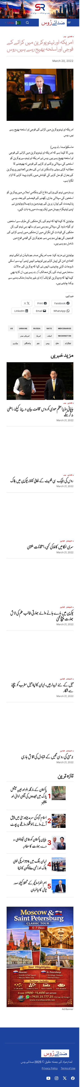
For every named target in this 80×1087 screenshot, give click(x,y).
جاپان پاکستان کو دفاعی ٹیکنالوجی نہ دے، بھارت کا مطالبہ (30, 843)
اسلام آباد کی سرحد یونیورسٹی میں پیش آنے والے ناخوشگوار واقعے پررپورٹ (28, 821)
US (11, 328)
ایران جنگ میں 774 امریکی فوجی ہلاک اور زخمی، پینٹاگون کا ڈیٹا (30, 864)
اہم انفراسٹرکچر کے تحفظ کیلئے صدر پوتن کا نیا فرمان (30, 886)
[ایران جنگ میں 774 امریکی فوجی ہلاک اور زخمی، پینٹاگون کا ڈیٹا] (59, 864)
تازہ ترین (70, 37)
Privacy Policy (50, 1068)
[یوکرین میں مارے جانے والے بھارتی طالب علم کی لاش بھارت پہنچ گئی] (40, 585)
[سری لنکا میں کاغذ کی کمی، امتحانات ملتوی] (40, 519)
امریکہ (38, 336)
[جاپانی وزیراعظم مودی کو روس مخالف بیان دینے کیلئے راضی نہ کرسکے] (40, 381)
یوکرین (15, 343)
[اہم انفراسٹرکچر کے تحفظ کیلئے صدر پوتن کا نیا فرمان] (59, 886)
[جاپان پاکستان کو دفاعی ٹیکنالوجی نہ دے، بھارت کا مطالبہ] (59, 843)
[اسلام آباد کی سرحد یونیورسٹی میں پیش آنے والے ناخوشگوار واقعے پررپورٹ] (59, 821)
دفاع (57, 343)
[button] (69, 22)
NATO (49, 328)
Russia (36, 328)
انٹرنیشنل (69, 541)
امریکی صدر (25, 336)
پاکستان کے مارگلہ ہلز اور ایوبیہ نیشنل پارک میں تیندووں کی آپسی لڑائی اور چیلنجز (28, 796)
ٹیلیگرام (68, 343)
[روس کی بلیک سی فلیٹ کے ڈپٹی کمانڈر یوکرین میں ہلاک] (40, 453)
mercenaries (64, 328)
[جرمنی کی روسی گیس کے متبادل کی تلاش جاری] (40, 729)
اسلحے (49, 336)
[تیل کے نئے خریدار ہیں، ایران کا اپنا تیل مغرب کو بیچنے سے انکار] (40, 657)
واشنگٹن (27, 343)
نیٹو (38, 343)
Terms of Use (68, 1068)
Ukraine (23, 328)
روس (64, 37)
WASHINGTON (64, 336)
